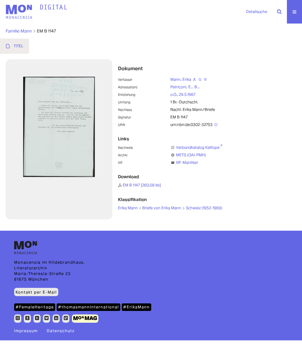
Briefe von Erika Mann (161, 208)
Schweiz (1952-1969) (204, 208)
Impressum (26, 331)
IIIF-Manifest (187, 162)
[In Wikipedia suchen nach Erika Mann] (205, 79)
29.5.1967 (187, 94)
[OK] (279, 12)
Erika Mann (128, 208)
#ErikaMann (136, 307)
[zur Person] (194, 79)
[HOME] (53, 7)
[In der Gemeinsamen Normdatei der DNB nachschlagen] (200, 79)
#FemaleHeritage (35, 307)
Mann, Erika (180, 79)
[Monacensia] (19, 12)
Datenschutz (61, 331)
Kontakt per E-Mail (36, 292)
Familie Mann (19, 30)
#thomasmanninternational (88, 307)
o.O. (173, 94)
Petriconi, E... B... (185, 87)
